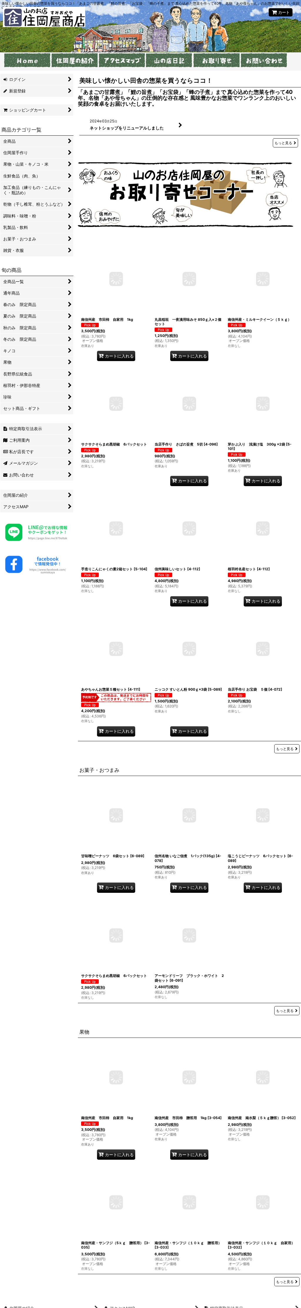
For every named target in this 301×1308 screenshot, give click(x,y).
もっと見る (283, 143)
